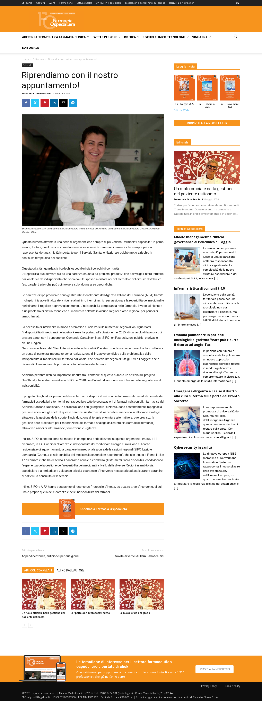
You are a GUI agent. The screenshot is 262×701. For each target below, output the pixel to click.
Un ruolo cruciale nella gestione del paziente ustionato (204, 191)
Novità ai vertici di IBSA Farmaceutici (139, 556)
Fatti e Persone (105, 37)
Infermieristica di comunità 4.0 (199, 288)
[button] (235, 37)
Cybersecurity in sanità (193, 447)
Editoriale (30, 48)
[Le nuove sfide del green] (142, 594)
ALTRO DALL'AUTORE (71, 570)
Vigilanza (200, 37)
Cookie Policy (232, 686)
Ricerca (130, 37)
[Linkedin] (237, 3)
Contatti (40, 2)
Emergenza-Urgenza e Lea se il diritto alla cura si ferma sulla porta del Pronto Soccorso (206, 396)
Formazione (66, 2)
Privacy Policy (209, 686)
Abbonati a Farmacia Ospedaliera (103, 509)
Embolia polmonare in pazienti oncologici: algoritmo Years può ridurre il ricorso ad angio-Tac (206, 340)
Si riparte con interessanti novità (90, 612)
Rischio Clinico (154, 37)
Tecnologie (176, 37)
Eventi (52, 2)
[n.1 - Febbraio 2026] (207, 89)
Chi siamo (27, 2)
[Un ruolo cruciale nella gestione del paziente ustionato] (44, 594)
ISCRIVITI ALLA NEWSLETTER (214, 669)
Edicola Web (181, 110)
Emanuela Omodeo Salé (36, 93)
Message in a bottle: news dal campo (145, 2)
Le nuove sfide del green (135, 612)
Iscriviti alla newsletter (181, 2)
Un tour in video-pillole (108, 2)
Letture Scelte (84, 2)
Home (25, 59)
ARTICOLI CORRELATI (38, 570)
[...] (216, 278)
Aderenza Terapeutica (40, 37)
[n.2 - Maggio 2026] (67, 509)
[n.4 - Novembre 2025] (230, 89)
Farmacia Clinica (72, 37)
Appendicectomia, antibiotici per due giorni (50, 556)
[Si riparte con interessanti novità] (93, 594)
